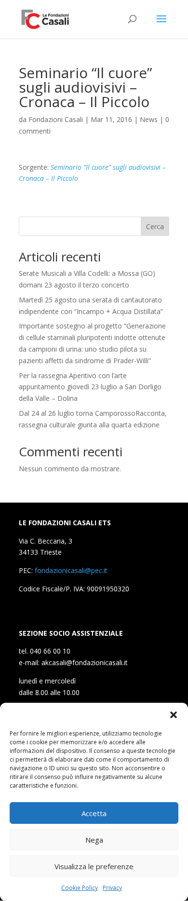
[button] (173, 715)
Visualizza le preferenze (94, 866)
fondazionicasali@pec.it (71, 570)
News (149, 119)
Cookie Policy (79, 888)
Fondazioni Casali (55, 119)
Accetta (94, 813)
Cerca (155, 226)
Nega (94, 840)
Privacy (112, 888)
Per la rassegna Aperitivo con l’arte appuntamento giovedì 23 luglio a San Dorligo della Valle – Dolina (90, 387)
